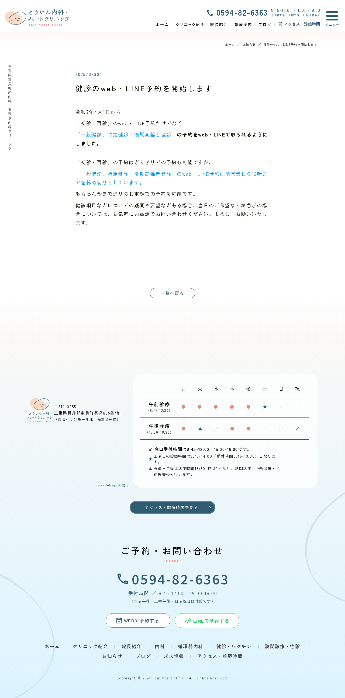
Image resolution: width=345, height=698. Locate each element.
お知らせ (249, 44)
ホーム (230, 44)
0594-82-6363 (180, 578)
